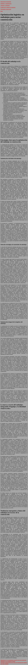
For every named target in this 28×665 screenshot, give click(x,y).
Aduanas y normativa (5, 5)
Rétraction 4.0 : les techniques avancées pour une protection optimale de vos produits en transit (13, 661)
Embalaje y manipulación (6, 3)
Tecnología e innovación (6, 9)
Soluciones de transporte (6, 1)
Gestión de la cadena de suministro (8, 7)
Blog (2, 11)
